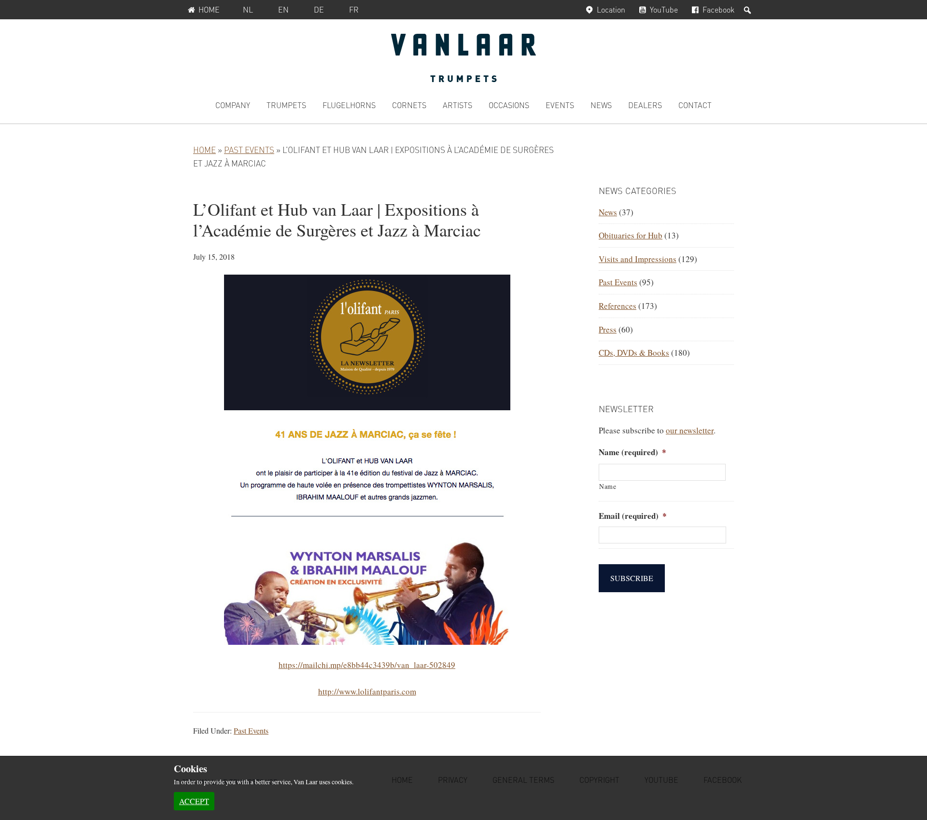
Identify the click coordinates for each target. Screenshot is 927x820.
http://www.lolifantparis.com (367, 691)
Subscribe (631, 578)
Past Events (249, 149)
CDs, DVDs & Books (634, 352)
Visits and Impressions (637, 258)
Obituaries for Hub (630, 235)
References (617, 305)
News (608, 212)
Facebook (718, 9)
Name (608, 486)
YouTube (664, 9)
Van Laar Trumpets (463, 58)
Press (608, 329)
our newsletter (690, 430)
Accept (194, 801)
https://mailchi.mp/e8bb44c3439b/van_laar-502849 (367, 664)
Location (611, 9)
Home (209, 9)
